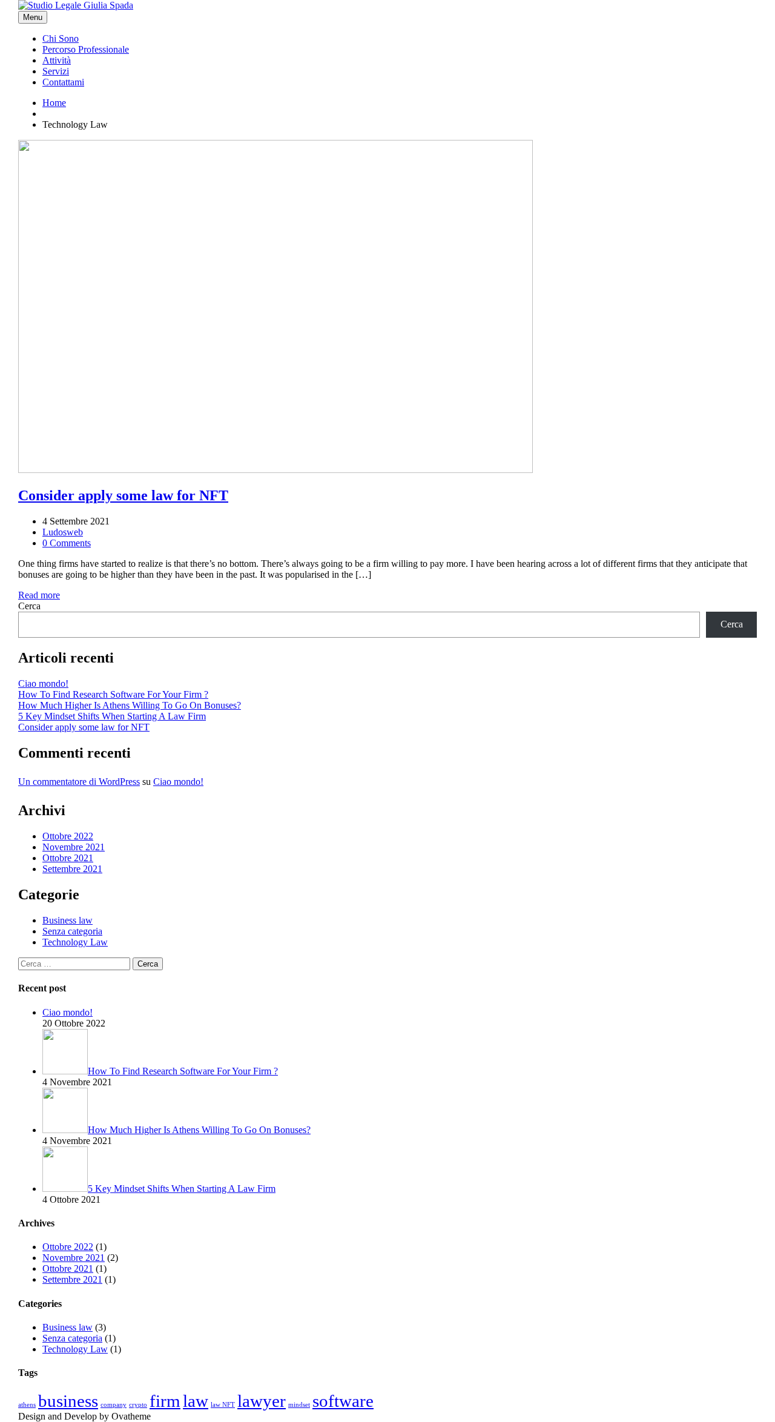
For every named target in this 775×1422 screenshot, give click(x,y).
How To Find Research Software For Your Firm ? (113, 694)
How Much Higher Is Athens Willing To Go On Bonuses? (129, 705)
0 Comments (66, 543)
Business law (67, 920)
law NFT (223, 1404)
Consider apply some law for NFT (84, 727)
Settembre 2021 (72, 869)
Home (54, 103)
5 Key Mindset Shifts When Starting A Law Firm (112, 716)
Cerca (29, 606)
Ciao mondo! (43, 683)
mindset (299, 1404)
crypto (138, 1404)
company (114, 1404)
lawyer (261, 1400)
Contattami (63, 82)
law (195, 1400)
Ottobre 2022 (67, 836)
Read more (39, 595)
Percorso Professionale (85, 49)
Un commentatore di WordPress (79, 781)
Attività (56, 60)
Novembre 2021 (73, 847)
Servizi (55, 71)
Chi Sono (60, 38)
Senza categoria (72, 931)
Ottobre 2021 (67, 858)
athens (27, 1404)
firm (165, 1400)
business (68, 1400)
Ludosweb (62, 532)
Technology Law (75, 942)
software (343, 1400)
